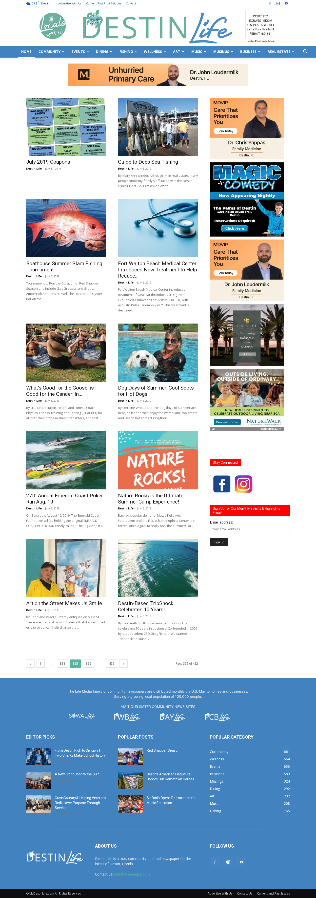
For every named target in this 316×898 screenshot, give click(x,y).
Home (26, 51)
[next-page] (123, 641)
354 (62, 641)
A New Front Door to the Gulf (77, 752)
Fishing (126, 51)
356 (88, 641)
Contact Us (244, 871)
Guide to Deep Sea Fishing (148, 140)
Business (248, 51)
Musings (221, 51)
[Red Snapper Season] (130, 734)
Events (78, 51)
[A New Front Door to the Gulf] (38, 758)
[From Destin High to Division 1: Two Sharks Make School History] (38, 734)
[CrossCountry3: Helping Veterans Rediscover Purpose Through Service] (38, 781)
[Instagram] (278, 3)
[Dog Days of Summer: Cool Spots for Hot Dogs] (158, 330)
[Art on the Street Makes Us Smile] (66, 546)
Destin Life (34, 146)
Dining (102, 51)
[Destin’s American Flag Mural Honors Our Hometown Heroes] (130, 758)
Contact (131, 3)
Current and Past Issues (273, 871)
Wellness (153, 51)
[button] (305, 52)
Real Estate (279, 51)
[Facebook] (270, 3)
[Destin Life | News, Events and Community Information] (158, 26)
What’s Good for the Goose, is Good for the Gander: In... (60, 369)
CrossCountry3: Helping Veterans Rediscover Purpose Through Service (80, 781)
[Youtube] (286, 3)
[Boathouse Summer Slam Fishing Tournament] (66, 206)
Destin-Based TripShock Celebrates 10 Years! (145, 584)
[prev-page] (30, 641)
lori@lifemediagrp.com (132, 852)
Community (49, 51)
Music (196, 51)
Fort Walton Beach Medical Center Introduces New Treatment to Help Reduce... (157, 247)
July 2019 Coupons (48, 140)
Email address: (221, 500)
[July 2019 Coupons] (66, 104)
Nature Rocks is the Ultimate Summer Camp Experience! (150, 476)
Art (176, 51)
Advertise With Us (69, 3)
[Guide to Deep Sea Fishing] (158, 104)
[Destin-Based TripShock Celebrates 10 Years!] (158, 546)
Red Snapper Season (163, 728)
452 (111, 641)
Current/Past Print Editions (103, 3)
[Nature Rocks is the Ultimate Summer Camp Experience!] (158, 438)
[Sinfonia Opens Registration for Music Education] (130, 781)
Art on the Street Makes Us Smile (64, 581)
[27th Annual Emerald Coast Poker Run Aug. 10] (66, 438)
